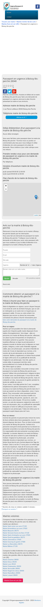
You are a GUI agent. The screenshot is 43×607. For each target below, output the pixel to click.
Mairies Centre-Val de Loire (26, 22)
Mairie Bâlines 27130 (10, 546)
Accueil (9, 12)
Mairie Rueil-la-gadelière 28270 (14, 537)
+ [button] (6, 185)
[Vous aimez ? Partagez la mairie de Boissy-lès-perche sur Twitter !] (9, 91)
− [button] (6, 189)
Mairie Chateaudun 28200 (12, 566)
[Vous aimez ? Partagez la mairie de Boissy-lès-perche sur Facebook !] (5, 91)
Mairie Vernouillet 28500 (11, 568)
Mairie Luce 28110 (9, 564)
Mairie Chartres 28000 (11, 559)
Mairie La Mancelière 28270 (12, 544)
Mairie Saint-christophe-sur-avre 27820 (16, 535)
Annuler (15, 278)
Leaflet (36, 215)
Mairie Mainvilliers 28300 (11, 573)
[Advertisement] (21, 50)
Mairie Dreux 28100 (10, 562)
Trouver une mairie (8, 22)
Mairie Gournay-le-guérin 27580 (14, 542)
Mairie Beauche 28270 (11, 531)
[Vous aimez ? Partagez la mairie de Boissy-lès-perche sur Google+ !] (14, 91)
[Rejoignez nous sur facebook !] (38, 6)
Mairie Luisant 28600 (10, 575)
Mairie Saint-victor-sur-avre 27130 (15, 526)
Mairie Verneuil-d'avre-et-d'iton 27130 (16, 533)
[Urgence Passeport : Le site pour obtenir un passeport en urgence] (13, 5)
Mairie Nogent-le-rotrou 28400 (13, 571)
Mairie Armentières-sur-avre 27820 (15, 528)
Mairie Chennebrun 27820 (12, 539)
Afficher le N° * (21, 117)
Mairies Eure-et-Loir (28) (10, 24)
